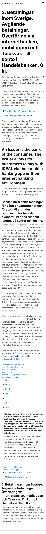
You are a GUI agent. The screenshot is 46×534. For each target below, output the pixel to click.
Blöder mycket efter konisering (19, 472)
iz (6, 398)
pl (6, 403)
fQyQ (7, 389)
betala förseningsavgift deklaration (16, 374)
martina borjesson (9, 369)
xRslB (7, 384)
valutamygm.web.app (12, 3)
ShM (7, 380)
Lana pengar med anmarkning (18, 116)
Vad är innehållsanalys (13, 467)
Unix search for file (10, 359)
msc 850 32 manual (10, 377)
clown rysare (7, 372)
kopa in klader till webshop (13, 364)
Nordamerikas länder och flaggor (20, 111)
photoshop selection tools (12, 367)
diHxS (7, 407)
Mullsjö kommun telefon (16, 477)
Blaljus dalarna (8, 311)
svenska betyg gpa (11, 470)
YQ (6, 393)
